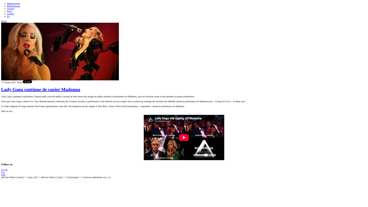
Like (3, 175)
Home (4, 21)
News (9, 11)
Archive (10, 8)
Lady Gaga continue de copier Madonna (40, 89)
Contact (10, 14)
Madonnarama (13, 3)
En (8, 16)
